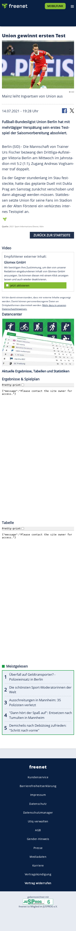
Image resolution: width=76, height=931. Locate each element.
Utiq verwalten (38, 821)
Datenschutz (38, 803)
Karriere (38, 865)
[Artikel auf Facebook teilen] (64, 110)
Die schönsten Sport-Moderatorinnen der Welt (40, 689)
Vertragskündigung (38, 874)
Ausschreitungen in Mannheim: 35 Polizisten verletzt (35, 702)
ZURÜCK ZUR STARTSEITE (52, 235)
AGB (38, 830)
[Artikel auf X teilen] (72, 110)
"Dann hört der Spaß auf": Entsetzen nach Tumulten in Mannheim (40, 715)
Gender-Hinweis (38, 839)
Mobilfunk (55, 6)
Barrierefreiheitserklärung (38, 786)
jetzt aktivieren (19, 285)
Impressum (38, 795)
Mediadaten (38, 856)
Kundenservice (38, 777)
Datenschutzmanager (38, 812)
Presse (38, 848)
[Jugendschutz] (38, 901)
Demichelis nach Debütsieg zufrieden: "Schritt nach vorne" (37, 728)
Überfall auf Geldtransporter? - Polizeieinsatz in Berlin (32, 677)
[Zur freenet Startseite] (14, 5)
